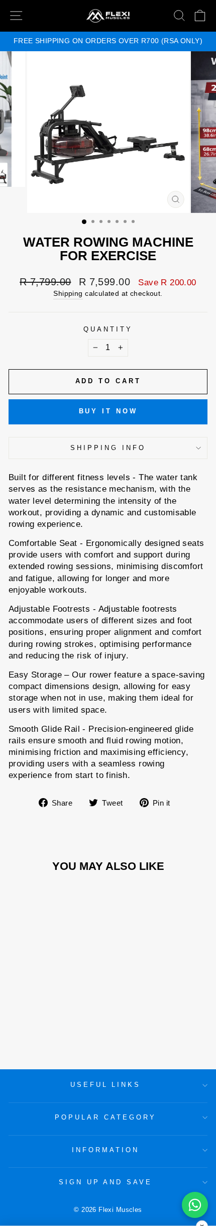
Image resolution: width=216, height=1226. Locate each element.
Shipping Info (108, 448)
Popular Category (105, 1117)
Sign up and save (106, 1182)
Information (105, 1150)
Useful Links (105, 1084)
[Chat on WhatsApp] (195, 1205)
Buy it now (108, 411)
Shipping (67, 293)
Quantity (108, 329)
